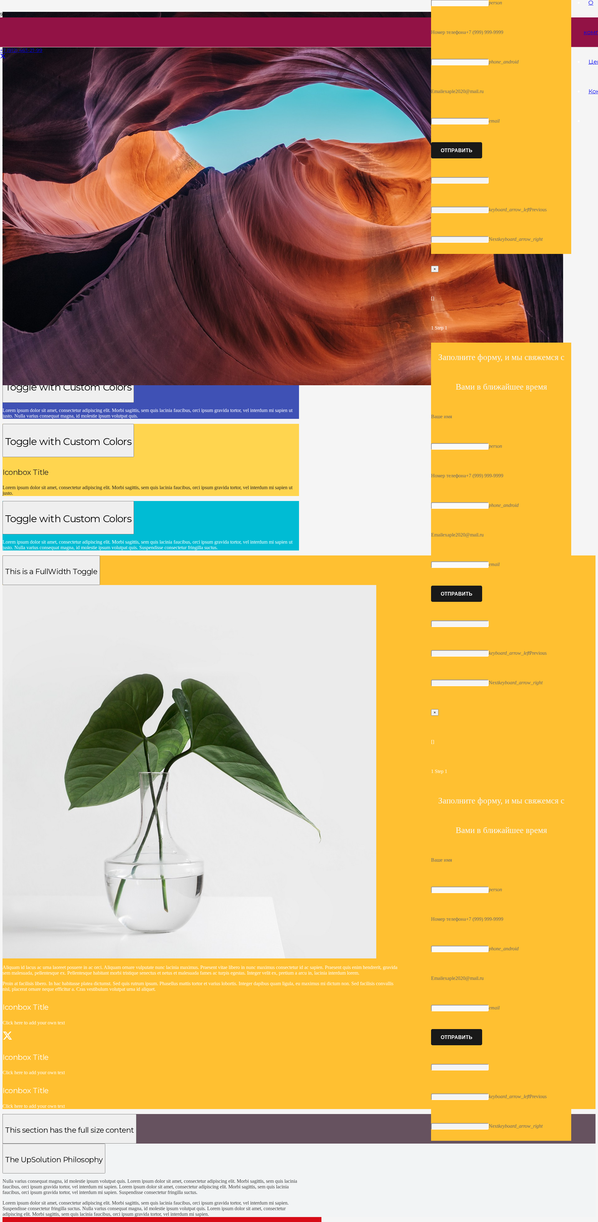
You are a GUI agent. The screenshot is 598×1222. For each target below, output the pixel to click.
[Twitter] (3, 56)
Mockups (20, 1212)
